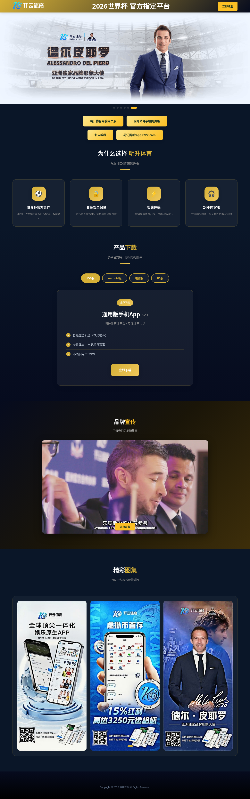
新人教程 (100, 135)
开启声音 (125, 526)
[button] (100, 746)
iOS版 (90, 278)
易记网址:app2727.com (139, 135)
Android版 (114, 278)
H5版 (160, 278)
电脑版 (139, 278)
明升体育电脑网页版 (103, 121)
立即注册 (227, 6)
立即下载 (125, 370)
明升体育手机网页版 (147, 121)
